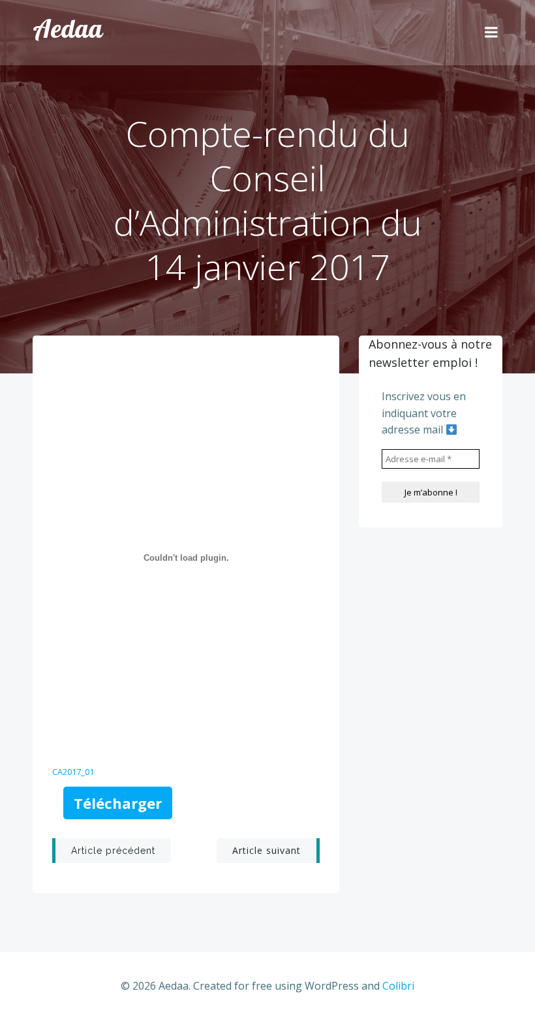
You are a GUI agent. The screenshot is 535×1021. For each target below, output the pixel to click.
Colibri (398, 986)
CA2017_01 (73, 772)
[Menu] (491, 33)
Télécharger (118, 803)
